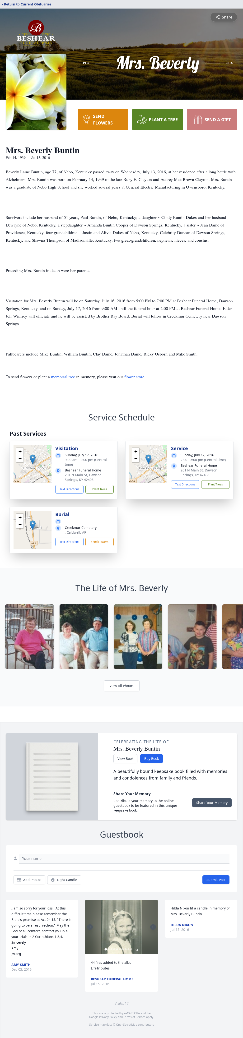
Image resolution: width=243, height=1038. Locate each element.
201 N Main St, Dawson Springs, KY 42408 (83, 477)
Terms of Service (134, 1017)
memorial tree (63, 376)
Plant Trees (99, 489)
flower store (134, 376)
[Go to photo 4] (114, 949)
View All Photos (122, 685)
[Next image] (153, 927)
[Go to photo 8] (125, 949)
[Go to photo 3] (111, 949)
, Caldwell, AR (75, 532)
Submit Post (215, 879)
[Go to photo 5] (117, 949)
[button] (33, 459)
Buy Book (151, 758)
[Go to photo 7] (123, 949)
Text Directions (69, 489)
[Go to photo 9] (128, 949)
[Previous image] (90, 927)
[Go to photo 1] (105, 949)
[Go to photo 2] (108, 949)
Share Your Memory (212, 802)
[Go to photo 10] (131, 949)
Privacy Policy (108, 1017)
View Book (125, 758)
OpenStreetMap (126, 1025)
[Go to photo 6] (120, 949)
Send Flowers (99, 542)
